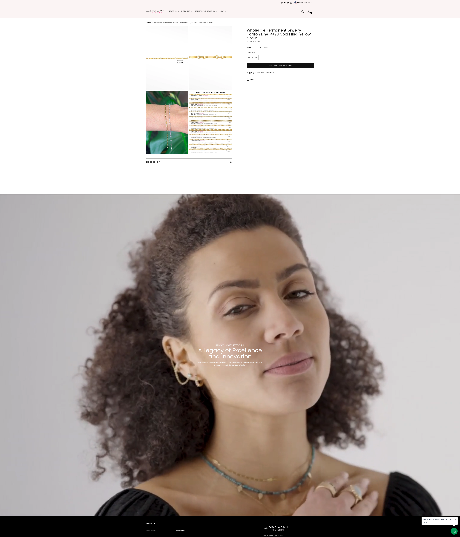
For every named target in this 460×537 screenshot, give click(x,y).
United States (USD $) (304, 3)
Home (148, 23)
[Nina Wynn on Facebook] (282, 3)
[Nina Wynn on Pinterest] (288, 3)
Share (252, 80)
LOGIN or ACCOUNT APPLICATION (280, 66)
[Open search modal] (302, 11)
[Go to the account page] (307, 11)
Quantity (251, 52)
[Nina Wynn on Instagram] (291, 3)
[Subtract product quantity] (256, 57)
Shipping (250, 72)
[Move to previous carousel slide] (306, 186)
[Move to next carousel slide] (312, 186)
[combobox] (283, 48)
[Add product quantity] (249, 57)
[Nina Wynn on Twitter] (285, 3)
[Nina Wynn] (155, 11)
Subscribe (180, 530)
